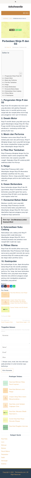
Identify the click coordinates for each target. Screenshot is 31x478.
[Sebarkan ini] (2, 286)
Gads (9, 316)
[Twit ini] (5, 286)
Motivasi (3, 445)
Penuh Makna (5, 451)
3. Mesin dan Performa (10, 80)
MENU (27, 13)
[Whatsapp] (14, 286)
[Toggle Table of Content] (20, 73)
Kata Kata (4, 439)
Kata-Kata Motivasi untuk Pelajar (18, 292)
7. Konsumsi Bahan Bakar (11, 89)
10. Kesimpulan (8, 95)
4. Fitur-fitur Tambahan (10, 82)
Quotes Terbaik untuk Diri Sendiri (19, 307)
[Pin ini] (8, 286)
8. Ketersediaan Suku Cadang (12, 91)
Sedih (3, 457)
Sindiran (3, 464)
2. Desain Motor (8, 78)
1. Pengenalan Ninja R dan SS (12, 76)
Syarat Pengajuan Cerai (7, 321)
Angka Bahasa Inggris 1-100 (23, 321)
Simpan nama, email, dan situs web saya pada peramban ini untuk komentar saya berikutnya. (14, 363)
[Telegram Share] (11, 286)
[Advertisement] (12, 63)
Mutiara (3, 448)
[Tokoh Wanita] (15, 6)
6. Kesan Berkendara (9, 87)
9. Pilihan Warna (8, 93)
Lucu (2, 442)
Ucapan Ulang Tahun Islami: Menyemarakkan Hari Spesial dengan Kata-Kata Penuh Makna (18, 301)
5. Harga (6, 84)
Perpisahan (4, 454)
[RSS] (15, 2)
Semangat (4, 460)
